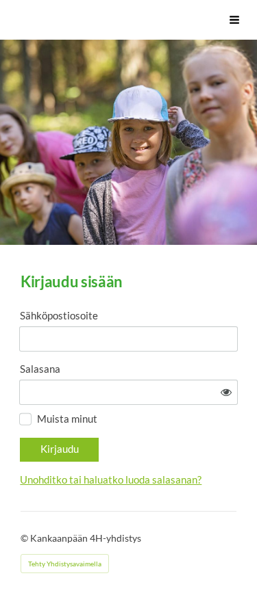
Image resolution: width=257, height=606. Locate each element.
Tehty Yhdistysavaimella (64, 563)
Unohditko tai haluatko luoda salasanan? (110, 479)
